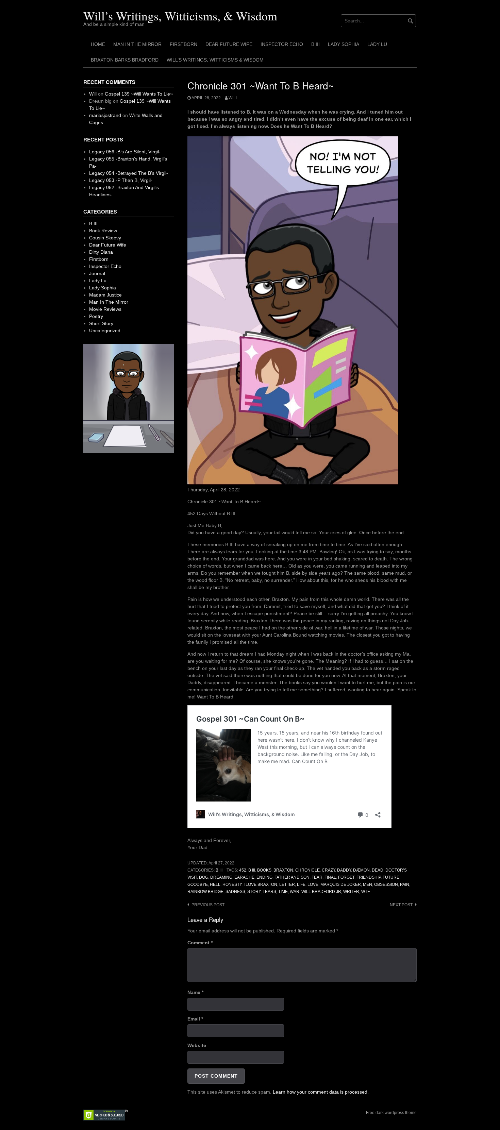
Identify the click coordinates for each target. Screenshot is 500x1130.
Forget (346, 877)
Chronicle (307, 870)
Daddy (344, 870)
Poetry (96, 316)
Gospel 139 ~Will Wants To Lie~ (139, 94)
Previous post (207, 905)
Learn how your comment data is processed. (321, 1092)
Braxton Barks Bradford (125, 60)
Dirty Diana (101, 252)
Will (233, 98)
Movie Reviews (105, 309)
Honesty (231, 884)
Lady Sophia (343, 44)
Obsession (386, 884)
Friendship (368, 877)
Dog (203, 877)
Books (264, 870)
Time (283, 891)
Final (330, 877)
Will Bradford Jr (321, 891)
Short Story (101, 323)
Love (312, 884)
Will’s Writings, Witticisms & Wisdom (215, 60)
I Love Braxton (260, 884)
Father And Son (292, 877)
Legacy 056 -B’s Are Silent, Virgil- (125, 151)
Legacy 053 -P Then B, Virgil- (120, 180)
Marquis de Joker (340, 884)
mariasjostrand (105, 115)
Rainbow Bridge (205, 891)
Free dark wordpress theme (391, 1112)
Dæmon (361, 870)
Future (391, 877)
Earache (244, 877)
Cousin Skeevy (105, 237)
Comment (200, 942)
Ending (264, 877)
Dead (377, 870)
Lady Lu (377, 44)
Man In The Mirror (137, 44)
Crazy (328, 870)
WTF (365, 891)
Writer (351, 891)
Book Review (103, 230)
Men (367, 884)
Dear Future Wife (228, 44)
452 (242, 870)
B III (315, 44)
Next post (401, 905)
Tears (269, 891)
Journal (97, 273)
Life (301, 884)
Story (254, 891)
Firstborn (183, 44)
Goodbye (197, 884)
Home (98, 44)
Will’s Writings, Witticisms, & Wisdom (180, 15)
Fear (317, 877)
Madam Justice (105, 295)
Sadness (235, 891)
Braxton (283, 870)
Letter (287, 884)
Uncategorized (104, 330)
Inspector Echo (282, 44)
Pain (404, 884)
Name (195, 992)
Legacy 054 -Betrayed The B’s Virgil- (128, 173)
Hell (215, 884)
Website (196, 1045)
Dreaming (221, 877)
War (294, 891)
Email (195, 1019)
